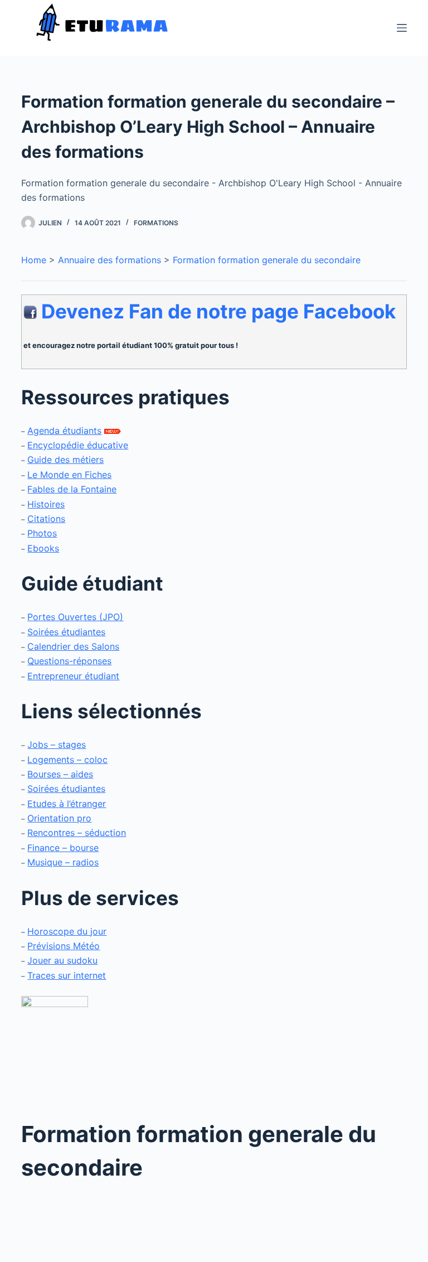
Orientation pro (59, 818)
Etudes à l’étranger (66, 803)
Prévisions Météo (63, 945)
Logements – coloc (67, 759)
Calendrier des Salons (73, 646)
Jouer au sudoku (62, 960)
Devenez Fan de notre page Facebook (218, 311)
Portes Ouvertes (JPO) (75, 616)
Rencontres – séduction (76, 832)
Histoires (46, 504)
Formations (156, 223)
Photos (42, 533)
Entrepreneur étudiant (73, 675)
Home (33, 259)
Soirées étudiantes (66, 631)
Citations (46, 518)
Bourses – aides (60, 774)
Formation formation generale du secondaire (267, 259)
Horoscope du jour (66, 931)
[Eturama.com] (54, 1049)
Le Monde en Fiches (69, 474)
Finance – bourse (63, 847)
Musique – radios (63, 862)
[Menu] (402, 28)
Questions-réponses (69, 660)
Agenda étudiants (64, 430)
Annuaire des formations (109, 259)
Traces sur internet (66, 975)
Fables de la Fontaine (71, 489)
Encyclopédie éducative (77, 445)
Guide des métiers (65, 459)
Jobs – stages (56, 744)
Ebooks (43, 548)
